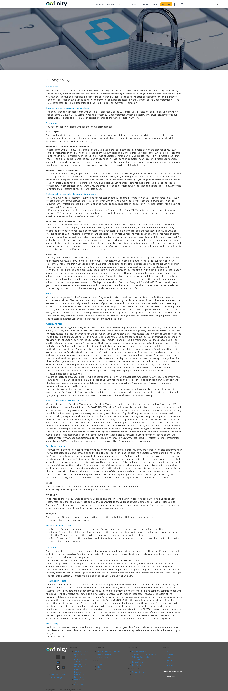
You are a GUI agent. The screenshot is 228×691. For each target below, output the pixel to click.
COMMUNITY (134, 4)
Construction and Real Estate (80, 665)
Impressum (171, 665)
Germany (55, 674)
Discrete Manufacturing (79, 673)
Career (169, 660)
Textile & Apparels (81, 651)
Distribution (78, 669)
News (169, 657)
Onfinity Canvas (138, 672)
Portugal (59, 677)
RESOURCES (122, 4)
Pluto (99, 670)
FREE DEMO (166, 4)
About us (170, 651)
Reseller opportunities (140, 651)
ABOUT (154, 4)
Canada (62, 674)
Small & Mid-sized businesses (108, 651)
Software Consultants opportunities (140, 658)
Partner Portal (137, 662)
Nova (99, 667)
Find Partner (137, 665)
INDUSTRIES (111, 4)
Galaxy (99, 664)
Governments (102, 657)
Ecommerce (78, 677)
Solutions (100, 4)
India (53, 677)
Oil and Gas (78, 685)
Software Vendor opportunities (144, 654)
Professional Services (79, 681)
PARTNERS (145, 4)
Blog (168, 662)
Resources (171, 654)
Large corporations (104, 654)
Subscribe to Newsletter (172, 672)
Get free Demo (169, 677)
